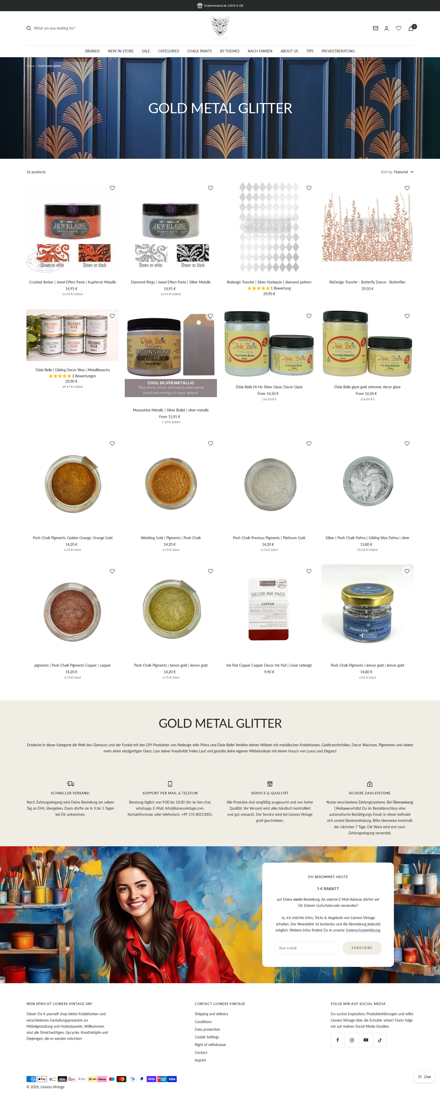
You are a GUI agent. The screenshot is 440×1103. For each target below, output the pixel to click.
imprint (200, 1060)
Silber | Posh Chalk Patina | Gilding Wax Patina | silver (367, 538)
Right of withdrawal (210, 1044)
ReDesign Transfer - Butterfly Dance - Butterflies (367, 282)
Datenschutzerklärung (363, 930)
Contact (201, 1052)
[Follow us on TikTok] (380, 1040)
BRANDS (92, 51)
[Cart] (411, 28)
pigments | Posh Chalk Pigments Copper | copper (72, 665)
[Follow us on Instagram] (352, 1040)
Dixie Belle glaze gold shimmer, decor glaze (367, 387)
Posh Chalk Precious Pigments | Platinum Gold (269, 538)
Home (30, 66)
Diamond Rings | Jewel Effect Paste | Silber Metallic (171, 282)
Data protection (207, 1029)
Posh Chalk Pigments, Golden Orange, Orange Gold (73, 538)
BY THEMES (230, 51)
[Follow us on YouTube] (366, 1040)
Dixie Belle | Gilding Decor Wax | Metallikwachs (73, 370)
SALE (146, 51)
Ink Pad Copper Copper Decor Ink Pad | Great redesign (269, 665)
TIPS (309, 51)
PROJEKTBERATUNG (338, 51)
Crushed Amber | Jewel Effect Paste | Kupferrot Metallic (72, 282)
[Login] (386, 28)
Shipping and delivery (211, 1014)
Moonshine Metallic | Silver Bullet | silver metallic (171, 410)
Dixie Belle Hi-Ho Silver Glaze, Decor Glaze (269, 387)
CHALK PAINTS (199, 51)
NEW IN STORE (121, 51)
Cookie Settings (207, 1037)
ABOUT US (289, 51)
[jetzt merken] (112, 187)
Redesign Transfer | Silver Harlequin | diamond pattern (269, 282)
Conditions (203, 1022)
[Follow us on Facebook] (338, 1040)
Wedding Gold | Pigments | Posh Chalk (171, 538)
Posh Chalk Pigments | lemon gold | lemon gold (171, 665)
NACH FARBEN (260, 51)
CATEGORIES (168, 51)
